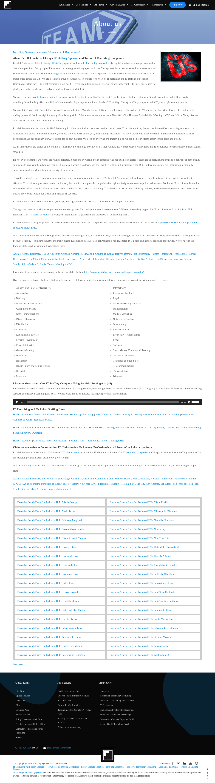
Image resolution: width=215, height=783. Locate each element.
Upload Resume (200, 5)
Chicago (65, 253)
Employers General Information (38, 414)
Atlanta (17, 253)
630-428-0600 (25, 748)
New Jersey (72, 259)
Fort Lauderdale (141, 253)
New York (85, 259)
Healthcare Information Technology (160, 414)
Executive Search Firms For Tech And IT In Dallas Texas (45, 583)
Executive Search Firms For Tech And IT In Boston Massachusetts (50, 529)
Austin (25, 253)
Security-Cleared (165, 427)
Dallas (110, 253)
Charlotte (55, 253)
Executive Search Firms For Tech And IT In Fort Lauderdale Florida (51, 610)
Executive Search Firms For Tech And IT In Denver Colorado (48, 592)
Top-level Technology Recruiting (141, 767)
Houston (155, 253)
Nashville (60, 259)
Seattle (16, 264)
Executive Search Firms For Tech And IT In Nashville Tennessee (142, 520)
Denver (119, 253)
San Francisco (175, 259)
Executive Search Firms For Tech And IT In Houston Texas (47, 619)
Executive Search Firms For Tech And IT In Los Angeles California (51, 655)
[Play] (17, 402)
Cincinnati (76, 253)
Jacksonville (181, 253)
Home (101, 32)
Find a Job (63, 427)
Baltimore (35, 253)
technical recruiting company (52, 97)
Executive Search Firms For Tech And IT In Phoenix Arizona (140, 556)
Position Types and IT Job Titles (30, 724)
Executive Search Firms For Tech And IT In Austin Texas (46, 511)
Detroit (127, 253)
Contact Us (157, 4)
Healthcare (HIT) (146, 427)
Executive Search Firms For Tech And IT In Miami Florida (139, 502)
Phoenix (110, 259)
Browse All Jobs (23, 714)
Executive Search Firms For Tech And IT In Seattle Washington (141, 619)
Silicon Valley (28, 264)
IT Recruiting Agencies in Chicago (28, 767)
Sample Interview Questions (27, 432)
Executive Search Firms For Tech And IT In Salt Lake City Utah (142, 574)
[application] (107, 402)
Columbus (100, 253)
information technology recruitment (53, 73)
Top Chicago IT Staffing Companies (62, 767)
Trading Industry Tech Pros (121, 427)
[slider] (196, 402)
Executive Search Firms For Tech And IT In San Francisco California (144, 601)
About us (26, 440)
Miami (36, 259)
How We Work (103, 414)
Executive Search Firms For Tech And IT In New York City (139, 538)
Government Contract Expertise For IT (117, 719)
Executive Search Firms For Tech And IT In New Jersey (138, 529)
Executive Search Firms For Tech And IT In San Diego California (142, 592)
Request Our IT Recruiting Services (115, 724)
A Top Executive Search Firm (29, 719)
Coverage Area (117, 4)
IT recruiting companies (135, 452)
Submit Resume (79, 427)
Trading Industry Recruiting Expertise (117, 710)
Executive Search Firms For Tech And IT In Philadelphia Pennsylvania (145, 547)
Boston (45, 253)
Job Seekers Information (68, 691)
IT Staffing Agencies (66, 58)
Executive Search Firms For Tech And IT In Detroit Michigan (48, 601)
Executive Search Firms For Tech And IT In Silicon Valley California (144, 628)
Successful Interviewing (188, 427)
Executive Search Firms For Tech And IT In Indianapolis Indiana (49, 628)
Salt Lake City (132, 259)
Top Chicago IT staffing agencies (28, 772)
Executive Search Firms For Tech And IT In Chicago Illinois (47, 547)
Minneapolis (47, 259)
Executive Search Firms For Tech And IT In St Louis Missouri (141, 637)
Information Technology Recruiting (75, 414)
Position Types (76, 440)
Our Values (39, 440)
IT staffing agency (37, 214)
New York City (87, 483)
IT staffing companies (56, 465)
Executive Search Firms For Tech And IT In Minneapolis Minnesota (143, 511)
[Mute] (189, 402)
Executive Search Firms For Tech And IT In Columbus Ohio (47, 574)
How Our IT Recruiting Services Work (117, 700)
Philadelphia (98, 259)
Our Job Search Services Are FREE (73, 696)
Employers (64, 4)
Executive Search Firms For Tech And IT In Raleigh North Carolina (143, 565)
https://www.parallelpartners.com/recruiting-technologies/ (114, 272)
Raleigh (120, 259)
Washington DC (64, 264)
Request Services (43, 419)
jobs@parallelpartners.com (59, 748)
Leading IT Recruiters (168, 767)
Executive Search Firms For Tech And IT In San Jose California (141, 610)
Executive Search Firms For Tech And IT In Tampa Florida (139, 646)
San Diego (161, 259)
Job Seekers (82, 4)
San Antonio (147, 259)
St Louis (41, 264)
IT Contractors (138, 4)
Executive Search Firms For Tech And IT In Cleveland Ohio (47, 565)
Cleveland (88, 253)
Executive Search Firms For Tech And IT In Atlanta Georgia (47, 502)
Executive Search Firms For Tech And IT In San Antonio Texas (141, 583)
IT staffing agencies (62, 63)
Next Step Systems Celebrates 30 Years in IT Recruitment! (46, 52)
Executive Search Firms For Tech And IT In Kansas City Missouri (50, 646)
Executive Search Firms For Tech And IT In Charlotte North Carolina (51, 538)
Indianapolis (167, 253)
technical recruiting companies (93, 63)
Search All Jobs (64, 700)
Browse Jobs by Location (69, 705)
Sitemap (19, 737)
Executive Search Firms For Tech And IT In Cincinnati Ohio (47, 556)
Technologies (93, 440)
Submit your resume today (69, 727)
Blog (104, 440)
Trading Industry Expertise (127, 414)
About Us (99, 4)
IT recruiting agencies (29, 465)
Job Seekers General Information (39, 427)
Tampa (50, 264)
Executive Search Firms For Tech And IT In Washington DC (140, 655)
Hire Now (178, 5)
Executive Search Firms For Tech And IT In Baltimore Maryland (49, 520)
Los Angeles (25, 259)
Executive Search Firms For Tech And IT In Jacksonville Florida (49, 637)
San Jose (188, 259)
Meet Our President (57, 440)
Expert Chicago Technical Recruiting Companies (102, 767)
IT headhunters (21, 73)
